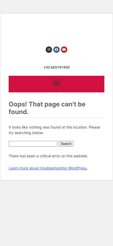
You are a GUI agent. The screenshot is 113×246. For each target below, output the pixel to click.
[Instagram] (49, 49)
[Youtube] (64, 49)
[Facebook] (56, 49)
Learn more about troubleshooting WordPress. (48, 168)
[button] (56, 82)
